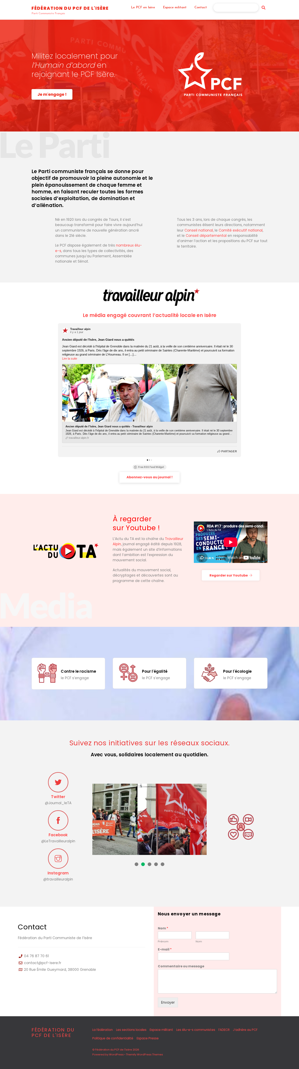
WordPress (116, 1054)
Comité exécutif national (241, 230)
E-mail (165, 949)
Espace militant (175, 7)
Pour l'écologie (237, 671)
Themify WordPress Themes (144, 1054)
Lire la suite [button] (69, 358)
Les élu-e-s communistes (195, 1030)
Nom (163, 928)
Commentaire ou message (181, 966)
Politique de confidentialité (112, 1038)
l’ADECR (224, 1030)
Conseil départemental (206, 235)
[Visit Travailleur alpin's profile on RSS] (66, 330)
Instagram (58, 873)
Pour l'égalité (154, 671)
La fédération (102, 1030)
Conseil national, (199, 230)
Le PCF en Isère (143, 7)
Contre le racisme (78, 671)
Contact (200, 7)
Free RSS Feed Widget (151, 467)
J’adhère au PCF (237, 7)
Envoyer (168, 1002)
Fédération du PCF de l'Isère (113, 1050)
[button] (136, 864)
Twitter (58, 797)
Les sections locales (131, 1030)
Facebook (58, 835)
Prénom (163, 941)
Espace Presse (148, 1038)
